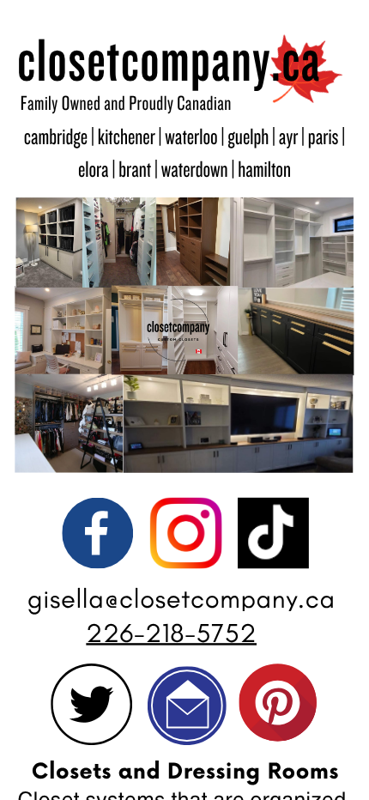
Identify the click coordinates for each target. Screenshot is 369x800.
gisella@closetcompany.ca (181, 599)
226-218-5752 (171, 633)
